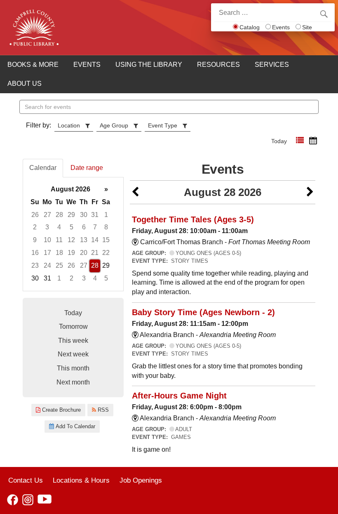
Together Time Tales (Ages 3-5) (193, 219)
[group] (73, 234)
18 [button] (59, 252)
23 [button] (35, 265)
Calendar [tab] (42, 167)
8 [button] (106, 227)
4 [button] (59, 227)
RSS (102, 410)
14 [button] (95, 239)
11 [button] (59, 239)
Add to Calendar (74, 426)
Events (281, 27)
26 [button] (35, 214)
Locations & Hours (81, 480)
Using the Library (148, 64)
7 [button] (95, 227)
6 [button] (84, 227)
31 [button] (95, 214)
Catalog (249, 27)
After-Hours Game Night (179, 395)
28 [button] (59, 214)
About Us (24, 83)
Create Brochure (60, 410)
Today (279, 141)
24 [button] (47, 265)
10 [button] (47, 239)
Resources (218, 64)
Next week (73, 354)
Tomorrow (73, 326)
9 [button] (35, 239)
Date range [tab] (86, 167)
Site (307, 27)
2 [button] (35, 227)
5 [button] (71, 227)
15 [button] (106, 239)
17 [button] (47, 252)
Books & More (33, 64)
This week (73, 340)
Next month (73, 382)
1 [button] (106, 214)
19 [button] (71, 252)
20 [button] (83, 252)
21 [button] (95, 252)
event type (162, 125)
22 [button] (106, 252)
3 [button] (47, 227)
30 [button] (83, 214)
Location (69, 125)
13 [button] (83, 239)
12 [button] (71, 239)
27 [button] (47, 214)
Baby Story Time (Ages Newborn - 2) (203, 312)
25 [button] (59, 265)
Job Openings (141, 480)
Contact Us (25, 480)
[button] (300, 140)
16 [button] (35, 252)
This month (73, 368)
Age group (114, 125)
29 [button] (71, 214)
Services (272, 64)
